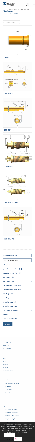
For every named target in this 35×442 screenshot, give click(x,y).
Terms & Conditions (8, 343)
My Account (6, 367)
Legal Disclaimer (7, 348)
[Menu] (34, 4)
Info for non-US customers (12, 415)
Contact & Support (8, 370)
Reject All (17, 439)
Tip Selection (8, 393)
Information (6, 380)
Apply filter (7, 324)
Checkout (5, 364)
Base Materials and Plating (12, 383)
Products (8, 11)
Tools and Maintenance (11, 396)
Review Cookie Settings (23, 435)
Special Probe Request (11, 422)
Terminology (8, 386)
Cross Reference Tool (10, 255)
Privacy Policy (6, 345)
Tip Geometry (8, 389)
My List (4, 361)
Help (4, 406)
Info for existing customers (12, 412)
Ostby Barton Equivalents (11, 419)
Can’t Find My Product (11, 409)
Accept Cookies (10, 435)
